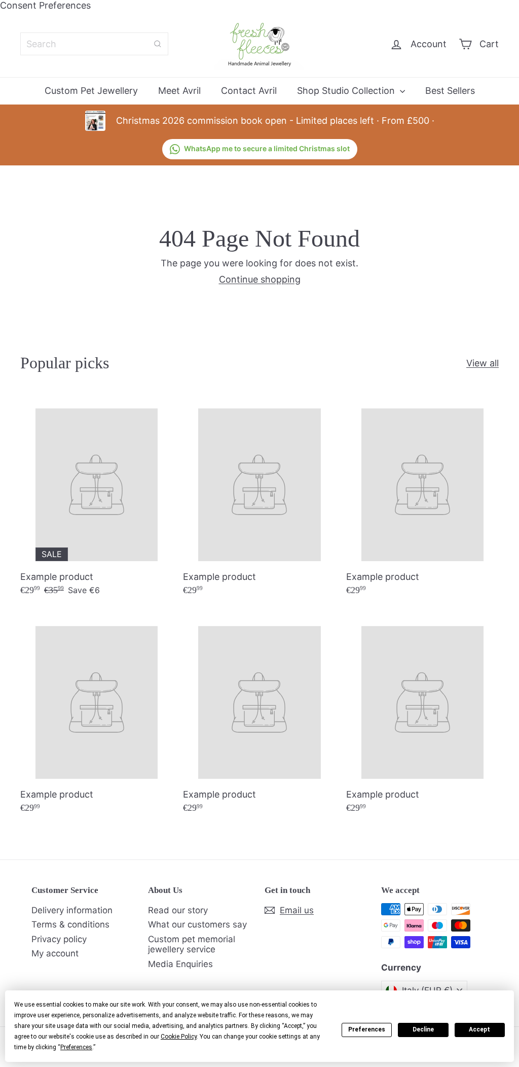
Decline (423, 1029)
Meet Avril (179, 90)
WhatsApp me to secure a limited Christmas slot (267, 148)
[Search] (157, 43)
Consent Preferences (45, 5)
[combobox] (94, 43)
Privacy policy (59, 939)
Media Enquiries (180, 964)
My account (55, 953)
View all (482, 363)
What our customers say (197, 924)
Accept (479, 1029)
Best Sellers (450, 90)
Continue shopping (260, 279)
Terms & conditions (70, 924)
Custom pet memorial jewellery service (191, 944)
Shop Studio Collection (347, 90)
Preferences (366, 1029)
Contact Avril (249, 90)
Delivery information (72, 910)
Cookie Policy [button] (179, 1036)
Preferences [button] (76, 1047)
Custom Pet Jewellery (91, 90)
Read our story (178, 910)
